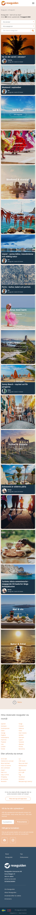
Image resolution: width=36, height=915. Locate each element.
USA (2, 744)
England (3, 735)
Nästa (19, 702)
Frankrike (3, 740)
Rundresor (22, 777)
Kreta (20, 731)
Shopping (4, 777)
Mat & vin (4, 772)
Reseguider (9, 857)
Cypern (21, 740)
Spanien (3, 724)
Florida (21, 746)
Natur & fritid (5, 775)
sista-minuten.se (22, 913)
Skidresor (21, 779)
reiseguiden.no (13, 913)
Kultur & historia (6, 765)
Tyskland (21, 742)
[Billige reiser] (9, 910)
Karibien (21, 735)
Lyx (20, 759)
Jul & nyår (21, 772)
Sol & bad (4, 759)
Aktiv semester (5, 768)
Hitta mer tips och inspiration (18, 798)
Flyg (20, 775)
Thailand (3, 742)
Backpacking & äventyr (25, 781)
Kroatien (21, 726)
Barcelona (22, 749)
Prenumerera (22, 822)
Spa (20, 768)
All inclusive (4, 779)
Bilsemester (22, 770)
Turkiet (3, 749)
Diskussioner (24, 857)
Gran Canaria (22, 733)
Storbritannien (5, 728)
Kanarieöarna (5, 737)
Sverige (3, 733)
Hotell (3, 770)
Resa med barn (5, 763)
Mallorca (21, 728)
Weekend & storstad (7, 761)
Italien (3, 731)
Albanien (21, 744)
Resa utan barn (23, 763)
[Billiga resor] (3, 910)
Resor (7, 854)
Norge (20, 724)
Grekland (3, 726)
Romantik (4, 781)
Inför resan (22, 761)
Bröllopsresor (23, 765)
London (3, 746)
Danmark (21, 737)
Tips (21, 854)
